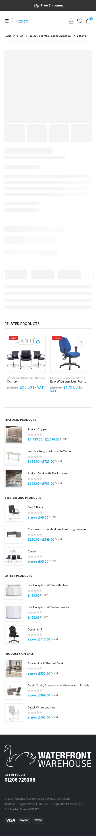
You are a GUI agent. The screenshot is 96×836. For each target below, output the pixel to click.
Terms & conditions (58, 799)
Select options (81, 342)
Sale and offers (77, 378)
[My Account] (71, 20)
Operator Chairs (59, 378)
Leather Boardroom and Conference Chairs (30, 378)
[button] (8, 21)
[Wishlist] (80, 20)
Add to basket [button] (38, 342)
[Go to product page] (13, 434)
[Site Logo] (20, 21)
